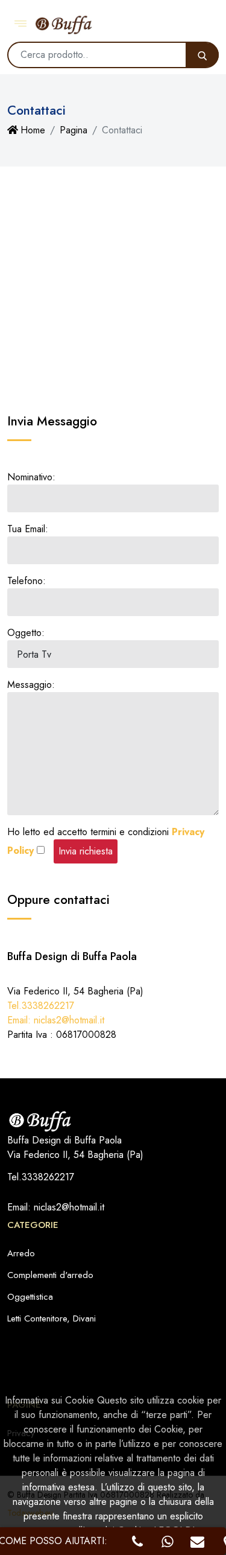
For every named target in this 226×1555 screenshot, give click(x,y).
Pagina (73, 130)
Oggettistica (30, 1296)
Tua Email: (27, 529)
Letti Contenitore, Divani (51, 1318)
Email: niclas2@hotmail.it (55, 1020)
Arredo (21, 1253)
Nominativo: (31, 477)
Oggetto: (26, 633)
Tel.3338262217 (40, 1006)
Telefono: (26, 581)
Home (32, 130)
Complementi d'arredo (50, 1275)
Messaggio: (31, 685)
